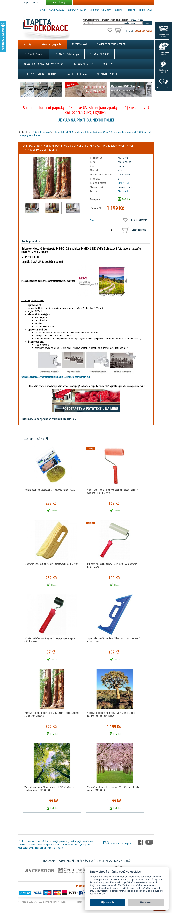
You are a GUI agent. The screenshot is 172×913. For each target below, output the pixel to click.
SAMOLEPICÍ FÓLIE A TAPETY (111, 44)
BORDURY (108, 64)
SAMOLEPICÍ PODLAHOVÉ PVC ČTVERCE (44, 64)
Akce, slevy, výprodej (51, 44)
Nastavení (145, 902)
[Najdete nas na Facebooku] (141, 842)
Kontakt (119, 9)
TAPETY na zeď (79, 44)
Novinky (27, 44)
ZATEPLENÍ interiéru (77, 74)
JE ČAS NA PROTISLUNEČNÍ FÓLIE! (86, 120)
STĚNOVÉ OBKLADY (99, 54)
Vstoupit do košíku (143, 30)
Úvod (43, 9)
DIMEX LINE (123, 182)
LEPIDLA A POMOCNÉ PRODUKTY (40, 74)
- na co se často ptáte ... (119, 843)
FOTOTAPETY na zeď (34, 54)
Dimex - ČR (123, 191)
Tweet (92, 220)
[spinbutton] (111, 229)
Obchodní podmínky (100, 9)
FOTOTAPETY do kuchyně (66, 54)
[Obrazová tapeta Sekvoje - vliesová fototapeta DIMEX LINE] (32, 208)
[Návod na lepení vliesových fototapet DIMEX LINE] (86, 362)
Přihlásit (132, 9)
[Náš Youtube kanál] (149, 842)
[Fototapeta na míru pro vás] (86, 400)
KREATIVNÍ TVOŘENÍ (107, 74)
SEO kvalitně (44, 901)
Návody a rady (56, 9)
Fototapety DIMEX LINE (64, 132)
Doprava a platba (77, 9)
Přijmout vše (107, 902)
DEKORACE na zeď (83, 64)
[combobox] (133, 23)
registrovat (145, 9)
